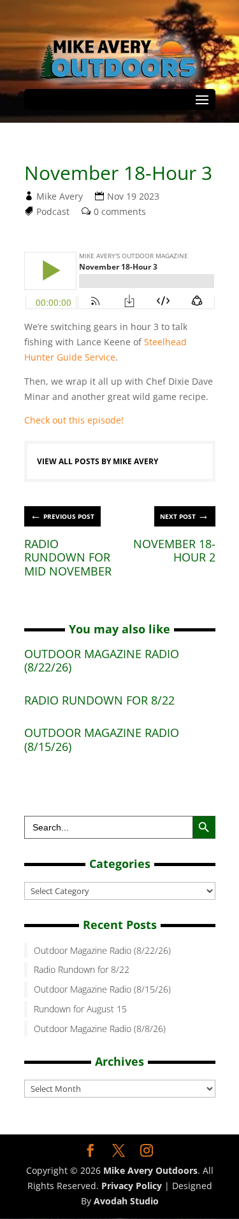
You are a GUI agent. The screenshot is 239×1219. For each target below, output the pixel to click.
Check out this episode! (74, 420)
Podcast (53, 211)
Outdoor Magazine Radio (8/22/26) (101, 660)
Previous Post (62, 514)
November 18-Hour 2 (174, 550)
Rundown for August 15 (80, 1009)
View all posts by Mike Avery (97, 461)
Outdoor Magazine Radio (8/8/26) (100, 1029)
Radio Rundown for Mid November (68, 557)
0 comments (120, 211)
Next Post (184, 514)
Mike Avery (60, 196)
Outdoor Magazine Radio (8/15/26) (101, 739)
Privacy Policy (131, 1186)
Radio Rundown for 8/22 (99, 700)
